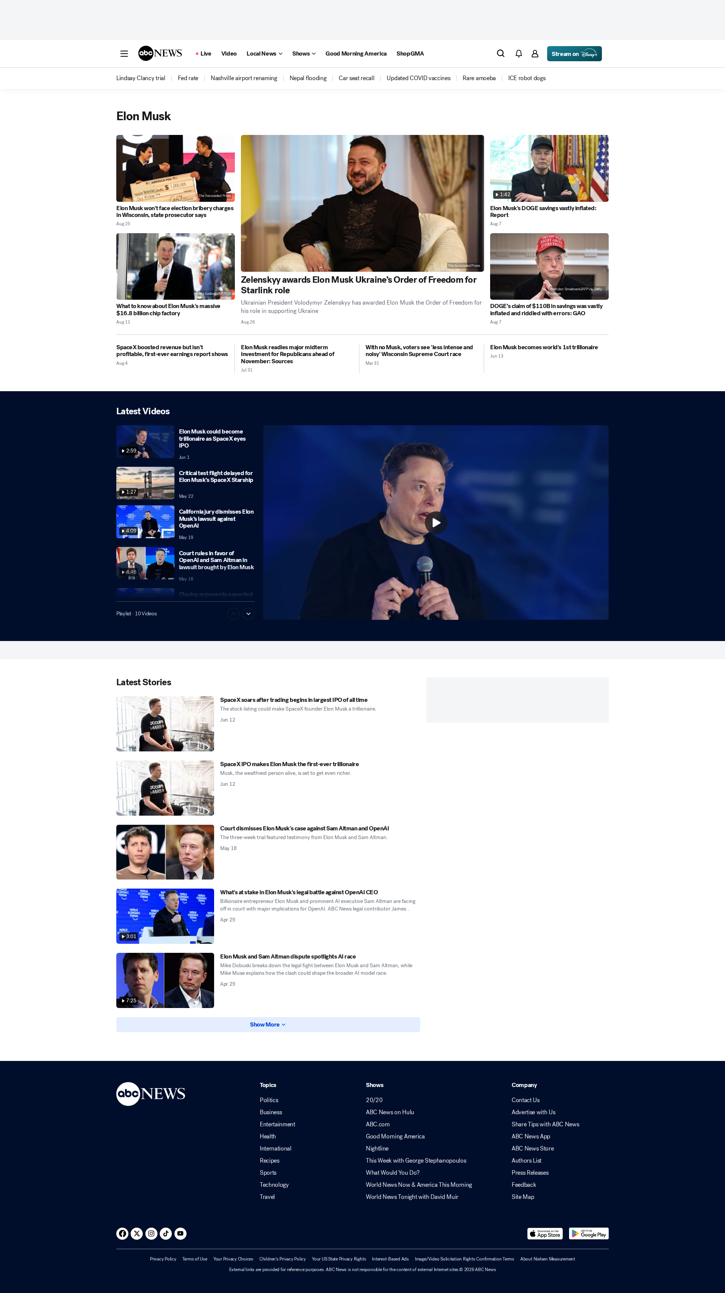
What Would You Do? (392, 1173)
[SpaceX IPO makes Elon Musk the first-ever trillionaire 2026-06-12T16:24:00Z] (165, 788)
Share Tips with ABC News (545, 1124)
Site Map (523, 1197)
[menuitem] (140, 78)
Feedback (524, 1185)
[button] (124, 53)
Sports (268, 1173)
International (276, 1149)
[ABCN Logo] (160, 53)
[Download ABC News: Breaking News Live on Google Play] (589, 1234)
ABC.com (378, 1124)
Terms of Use (194, 1259)
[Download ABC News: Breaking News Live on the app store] (545, 1234)
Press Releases (530, 1173)
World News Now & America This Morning (419, 1185)
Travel (267, 1197)
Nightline (377, 1149)
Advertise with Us (533, 1112)
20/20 (374, 1100)
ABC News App (531, 1137)
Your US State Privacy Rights (339, 1259)
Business (271, 1112)
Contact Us (526, 1100)
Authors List (526, 1161)
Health (268, 1137)
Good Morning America (395, 1137)
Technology (274, 1185)
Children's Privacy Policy (282, 1259)
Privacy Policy (163, 1259)
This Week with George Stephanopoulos (416, 1161)
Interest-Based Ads (390, 1259)
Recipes (269, 1161)
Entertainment (277, 1124)
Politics (269, 1100)
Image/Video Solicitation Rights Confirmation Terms (464, 1259)
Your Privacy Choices (233, 1259)
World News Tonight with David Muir (412, 1197)
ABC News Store (533, 1149)
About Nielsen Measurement (547, 1259)
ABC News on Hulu (390, 1112)
